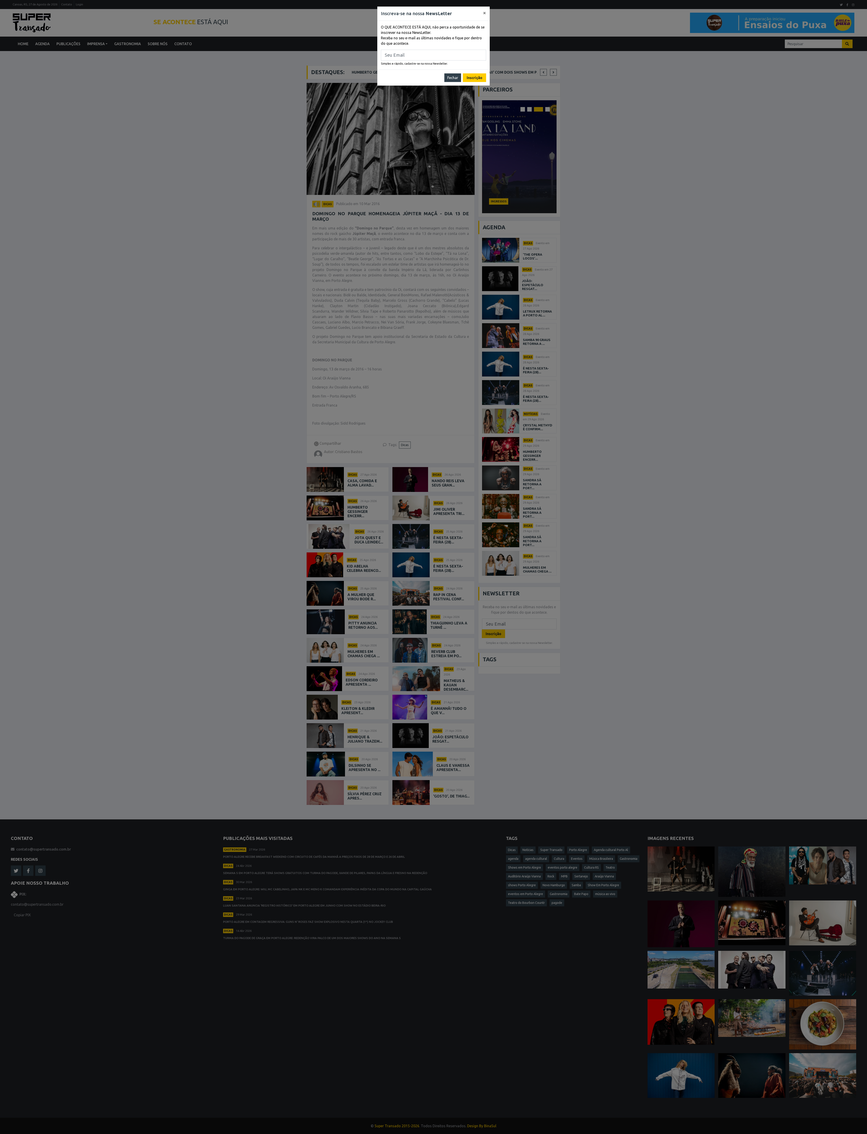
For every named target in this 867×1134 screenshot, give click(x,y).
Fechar (452, 78)
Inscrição (474, 78)
